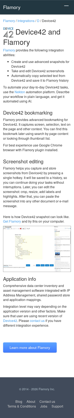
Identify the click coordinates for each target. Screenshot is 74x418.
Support (57, 406)
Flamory (12, 7)
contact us (37, 320)
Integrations (26, 20)
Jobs (43, 406)
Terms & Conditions (21, 406)
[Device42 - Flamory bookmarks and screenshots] (37, 249)
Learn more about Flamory (30, 347)
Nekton (20, 91)
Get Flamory (12, 221)
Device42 (10, 320)
